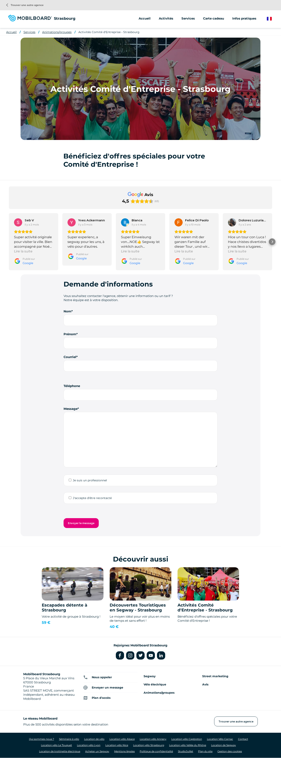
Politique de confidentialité (156, 751)
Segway (150, 676)
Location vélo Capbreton (186, 739)
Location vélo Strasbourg (148, 745)
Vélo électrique (155, 684)
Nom (67, 311)
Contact (243, 739)
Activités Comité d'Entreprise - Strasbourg (108, 32)
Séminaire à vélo (69, 739)
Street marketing (215, 676)
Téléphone (72, 386)
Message (71, 409)
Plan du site (205, 751)
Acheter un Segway (97, 751)
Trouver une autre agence (25, 5)
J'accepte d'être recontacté (92, 498)
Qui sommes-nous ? (41, 739)
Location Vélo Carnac (220, 739)
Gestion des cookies (229, 751)
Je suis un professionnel (90, 480)
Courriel (70, 357)
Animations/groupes (57, 32)
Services (29, 32)
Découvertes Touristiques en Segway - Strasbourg (138, 607)
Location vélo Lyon (88, 745)
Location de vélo (94, 739)
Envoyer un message (107, 687)
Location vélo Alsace (122, 739)
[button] (9, 241)
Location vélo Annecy (153, 739)
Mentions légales (124, 751)
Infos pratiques (244, 18)
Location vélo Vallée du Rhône (187, 745)
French (272, 19)
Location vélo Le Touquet (56, 745)
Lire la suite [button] (23, 251)
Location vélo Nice (116, 745)
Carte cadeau (213, 18)
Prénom (70, 334)
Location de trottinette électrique (59, 751)
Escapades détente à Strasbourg (64, 607)
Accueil (145, 18)
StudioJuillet (185, 751)
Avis (205, 684)
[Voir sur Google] (18, 222)
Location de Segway (223, 745)
